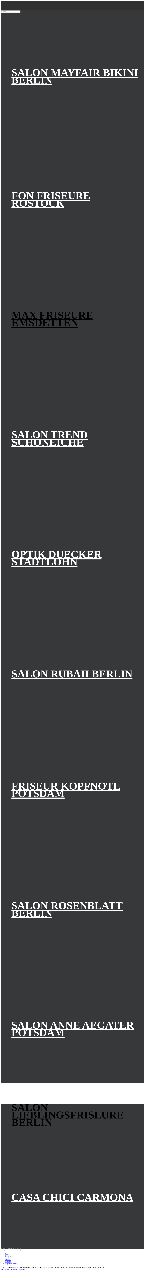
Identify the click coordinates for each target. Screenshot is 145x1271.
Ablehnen (22, 1269)
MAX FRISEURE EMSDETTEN (52, 319)
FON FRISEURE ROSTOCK (50, 199)
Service (7, 1258)
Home (7, 1254)
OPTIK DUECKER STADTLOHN (56, 558)
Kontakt (8, 1262)
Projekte (8, 1256)
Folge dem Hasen (11, 1264)
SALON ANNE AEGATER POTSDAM (72, 1028)
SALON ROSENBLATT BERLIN (67, 909)
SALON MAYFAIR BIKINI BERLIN (74, 76)
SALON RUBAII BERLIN (71, 674)
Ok (17, 1269)
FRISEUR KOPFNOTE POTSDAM (65, 789)
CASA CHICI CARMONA (72, 1197)
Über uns (8, 1260)
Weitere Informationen (8, 1269)
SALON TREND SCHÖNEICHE (49, 438)
